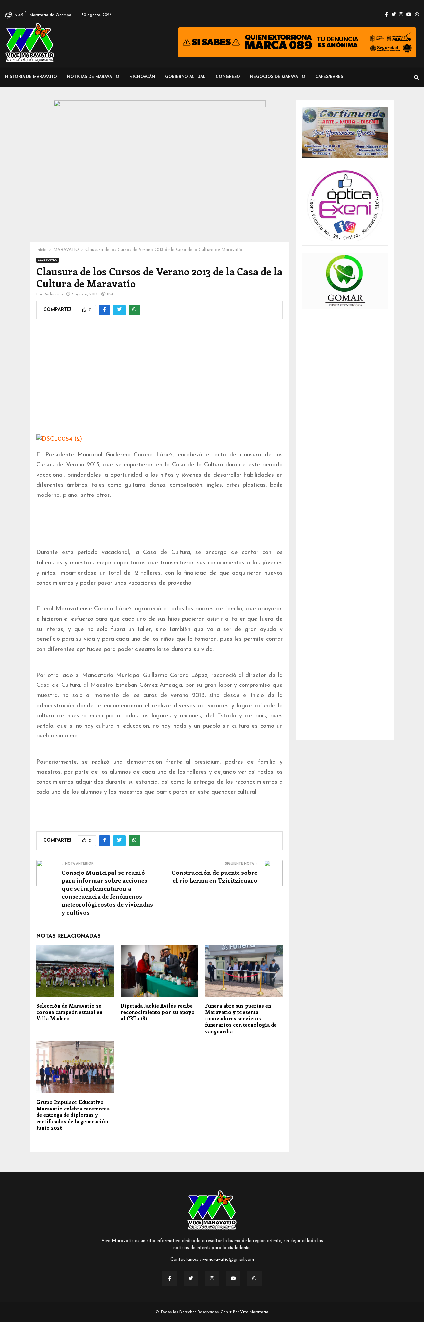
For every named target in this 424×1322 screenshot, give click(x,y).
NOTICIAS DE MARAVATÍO (93, 77)
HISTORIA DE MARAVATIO (31, 77)
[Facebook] (169, 1278)
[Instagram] (212, 1278)
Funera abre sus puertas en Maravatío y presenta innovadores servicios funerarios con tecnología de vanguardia (241, 1018)
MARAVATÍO (47, 260)
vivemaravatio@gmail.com (226, 1259)
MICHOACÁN (142, 77)
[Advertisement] (159, 381)
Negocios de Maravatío (277, 77)
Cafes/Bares (329, 77)
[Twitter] (191, 1278)
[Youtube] (233, 1278)
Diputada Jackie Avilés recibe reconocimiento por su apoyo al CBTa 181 (158, 1012)
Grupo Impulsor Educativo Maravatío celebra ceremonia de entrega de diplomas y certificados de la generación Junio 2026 (73, 1115)
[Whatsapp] (254, 1278)
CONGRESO (228, 77)
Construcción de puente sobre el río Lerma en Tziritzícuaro (214, 876)
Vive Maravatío (254, 1312)
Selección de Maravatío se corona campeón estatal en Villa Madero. (69, 1012)
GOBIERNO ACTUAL (185, 77)
